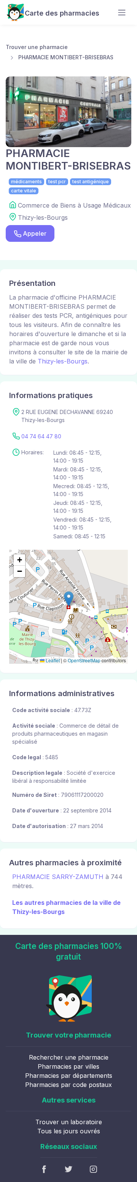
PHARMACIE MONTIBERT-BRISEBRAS (65, 57)
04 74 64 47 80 (41, 436)
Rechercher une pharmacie (68, 1057)
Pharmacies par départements (68, 1075)
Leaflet (52, 660)
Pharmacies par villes (68, 1066)
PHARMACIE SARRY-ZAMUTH (58, 877)
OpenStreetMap (84, 660)
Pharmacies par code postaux (68, 1084)
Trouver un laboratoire (68, 1122)
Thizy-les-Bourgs (63, 361)
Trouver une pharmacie (37, 47)
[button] (68, 599)
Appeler (34, 233)
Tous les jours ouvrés (68, 1131)
